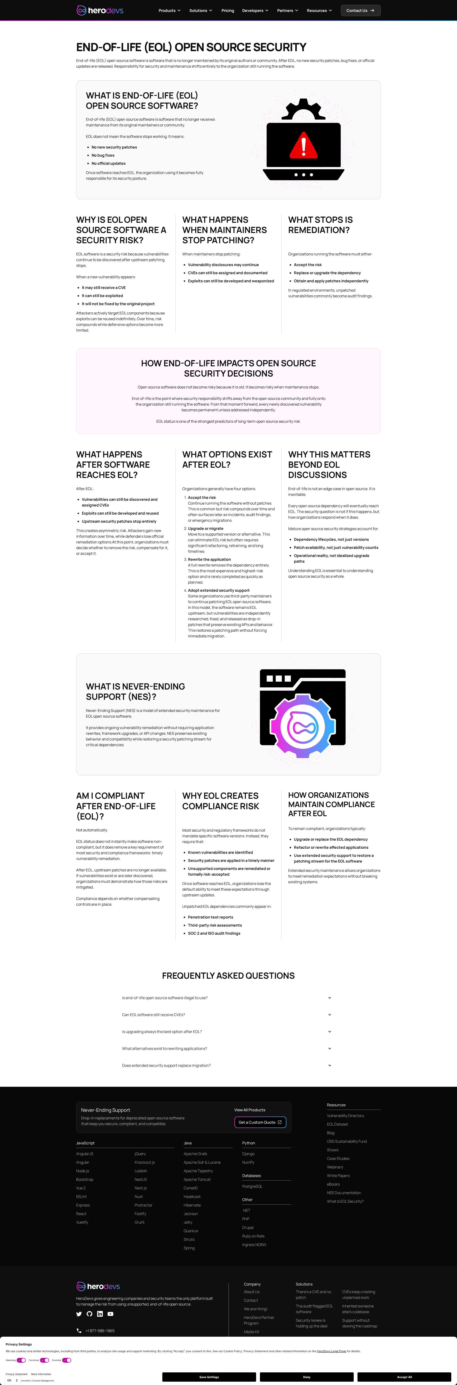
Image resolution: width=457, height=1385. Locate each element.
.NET (246, 1210)
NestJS (141, 1179)
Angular (82, 1162)
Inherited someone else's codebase (358, 1308)
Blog (330, 1132)
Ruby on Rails (253, 1236)
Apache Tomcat (197, 1179)
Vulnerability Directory (345, 1115)
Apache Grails (195, 1153)
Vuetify (82, 1222)
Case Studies (338, 1158)
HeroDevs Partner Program (259, 1320)
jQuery (140, 1153)
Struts (189, 1239)
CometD (191, 1188)
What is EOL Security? (345, 1201)
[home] (100, 10)
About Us (251, 1291)
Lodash (141, 1170)
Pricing (228, 10)
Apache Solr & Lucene (202, 1162)
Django (248, 1153)
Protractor (144, 1205)
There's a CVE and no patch (313, 1294)
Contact (251, 1300)
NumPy (248, 1162)
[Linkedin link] (100, 1313)
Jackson (191, 1213)
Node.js (82, 1170)
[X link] (79, 1313)
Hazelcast (192, 1196)
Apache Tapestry (198, 1170)
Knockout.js (145, 1162)
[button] (170, 10)
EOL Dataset (337, 1124)
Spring (189, 1248)
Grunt (139, 1222)
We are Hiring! (256, 1308)
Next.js (141, 1188)
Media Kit (251, 1331)
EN (9, 1380)
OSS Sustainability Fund (347, 1141)
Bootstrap (84, 1179)
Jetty (188, 1222)
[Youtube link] (110, 1313)
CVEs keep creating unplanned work (358, 1294)
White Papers (338, 1175)
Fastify (140, 1213)
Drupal (247, 1227)
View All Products (249, 1109)
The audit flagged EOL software (314, 1308)
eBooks (333, 1184)
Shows (332, 1149)
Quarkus (191, 1230)
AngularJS (84, 1153)
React (81, 1213)
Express (83, 1205)
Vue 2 (80, 1188)
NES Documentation (344, 1192)
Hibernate (192, 1205)
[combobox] (13, 1380)
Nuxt (139, 1196)
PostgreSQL (252, 1186)
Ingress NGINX (254, 1244)
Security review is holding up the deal (311, 1323)
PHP (245, 1218)
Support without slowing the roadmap (359, 1323)
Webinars (335, 1167)
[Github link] (89, 1313)
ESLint (81, 1196)
